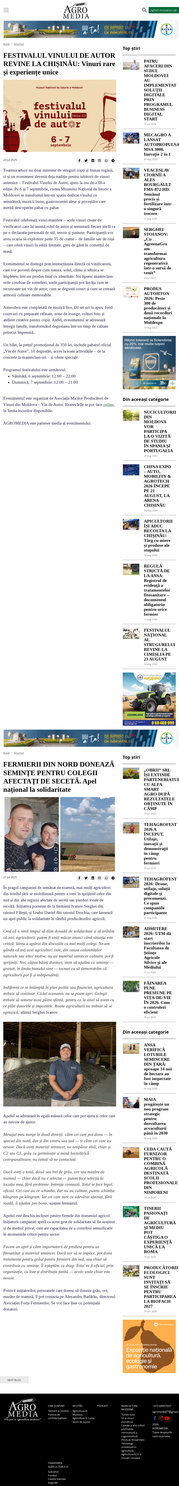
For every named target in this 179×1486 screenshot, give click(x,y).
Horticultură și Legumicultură (129, 1434)
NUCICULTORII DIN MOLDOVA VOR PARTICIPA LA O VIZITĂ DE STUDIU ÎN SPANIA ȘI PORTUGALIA (158, 431)
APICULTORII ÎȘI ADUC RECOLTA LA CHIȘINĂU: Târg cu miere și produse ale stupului (158, 535)
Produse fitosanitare (132, 1439)
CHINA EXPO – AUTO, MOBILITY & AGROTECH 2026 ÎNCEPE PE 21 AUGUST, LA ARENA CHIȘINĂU (157, 486)
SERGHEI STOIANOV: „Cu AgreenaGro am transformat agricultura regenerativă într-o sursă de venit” (157, 251)
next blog (14, 1380)
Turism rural (128, 1414)
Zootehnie (127, 1421)
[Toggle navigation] (6, 10)
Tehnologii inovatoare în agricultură (128, 1447)
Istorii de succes (81, 1421)
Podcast (102, 1405)
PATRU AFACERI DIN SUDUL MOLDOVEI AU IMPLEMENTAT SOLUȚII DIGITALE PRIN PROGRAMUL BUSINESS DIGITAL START (158, 90)
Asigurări (53, 1482)
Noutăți (77, 1405)
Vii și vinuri (127, 1418)
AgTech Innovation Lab (164, 10)
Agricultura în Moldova (80, 1412)
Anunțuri (19, 44)
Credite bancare (57, 1479)
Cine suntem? (56, 1405)
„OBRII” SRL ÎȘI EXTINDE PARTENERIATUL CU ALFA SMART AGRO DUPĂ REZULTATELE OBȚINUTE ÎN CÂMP (158, 789)
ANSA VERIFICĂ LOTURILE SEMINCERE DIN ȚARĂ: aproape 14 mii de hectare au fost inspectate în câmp (158, 1064)
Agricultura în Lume (83, 1418)
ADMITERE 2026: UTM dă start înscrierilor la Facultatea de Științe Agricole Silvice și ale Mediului (157, 948)
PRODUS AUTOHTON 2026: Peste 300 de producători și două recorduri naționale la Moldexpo (158, 305)
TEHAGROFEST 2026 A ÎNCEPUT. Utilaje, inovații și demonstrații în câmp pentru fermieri (158, 843)
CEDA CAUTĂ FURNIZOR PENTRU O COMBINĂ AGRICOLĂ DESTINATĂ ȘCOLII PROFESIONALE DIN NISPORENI (158, 1171)
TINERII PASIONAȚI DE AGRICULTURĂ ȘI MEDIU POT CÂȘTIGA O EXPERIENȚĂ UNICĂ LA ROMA (158, 1230)
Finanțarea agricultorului (58, 1464)
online (108, 404)
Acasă (6, 44)
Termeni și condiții (58, 1410)
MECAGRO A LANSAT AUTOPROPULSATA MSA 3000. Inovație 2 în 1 (158, 144)
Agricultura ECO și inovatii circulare (131, 1456)
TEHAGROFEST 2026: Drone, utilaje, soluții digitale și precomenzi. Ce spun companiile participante (158, 895)
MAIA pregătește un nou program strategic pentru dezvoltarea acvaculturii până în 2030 (156, 1116)
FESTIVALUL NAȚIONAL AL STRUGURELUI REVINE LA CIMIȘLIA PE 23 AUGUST (158, 644)
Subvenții (53, 1471)
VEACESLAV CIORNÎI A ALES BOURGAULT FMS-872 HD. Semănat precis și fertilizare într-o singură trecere (158, 192)
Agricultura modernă (129, 1407)
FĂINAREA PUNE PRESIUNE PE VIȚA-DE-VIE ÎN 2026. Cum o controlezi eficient (158, 997)
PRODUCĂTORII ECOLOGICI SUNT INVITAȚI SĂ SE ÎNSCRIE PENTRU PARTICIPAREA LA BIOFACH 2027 (158, 1287)
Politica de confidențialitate (57, 1416)
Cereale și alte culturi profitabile (133, 1427)
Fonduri (52, 1475)
